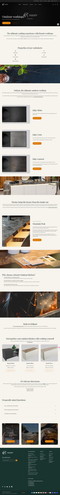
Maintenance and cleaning (43, 459)
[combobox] (56, 1)
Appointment (51, 457)
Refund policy (3, 493)
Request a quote (50, 455)
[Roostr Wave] (49, 352)
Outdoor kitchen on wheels (32, 474)
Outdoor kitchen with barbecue (31, 455)
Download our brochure (51, 462)
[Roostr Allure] (30, 352)
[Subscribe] (16, 460)
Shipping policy (15, 493)
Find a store (51, 458)
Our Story (41, 453)
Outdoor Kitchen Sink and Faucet (32, 465)
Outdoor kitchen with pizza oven (32, 471)
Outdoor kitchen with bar (32, 469)
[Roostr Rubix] (10, 352)
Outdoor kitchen (30, 453)
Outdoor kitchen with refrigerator (31, 467)
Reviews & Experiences (42, 457)
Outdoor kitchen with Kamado (33, 459)
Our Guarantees (42, 454)
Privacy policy (7, 493)
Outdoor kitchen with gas (32, 460)
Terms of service (11, 493)
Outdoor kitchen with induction (31, 463)
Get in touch (51, 453)
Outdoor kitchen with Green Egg (32, 458)
